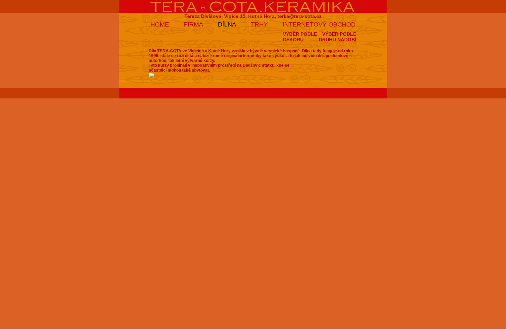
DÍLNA (227, 24)
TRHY (259, 24)
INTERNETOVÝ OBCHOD (319, 24)
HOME (159, 24)
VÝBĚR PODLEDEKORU (300, 36)
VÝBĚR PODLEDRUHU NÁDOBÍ (337, 36)
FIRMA (193, 24)
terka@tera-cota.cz (299, 16)
